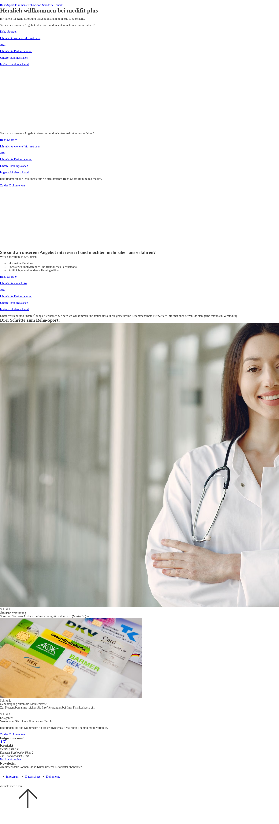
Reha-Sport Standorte (41, 5)
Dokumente (21, 5)
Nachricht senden (10, 759)
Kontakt (58, 5)
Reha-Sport (7, 5)
